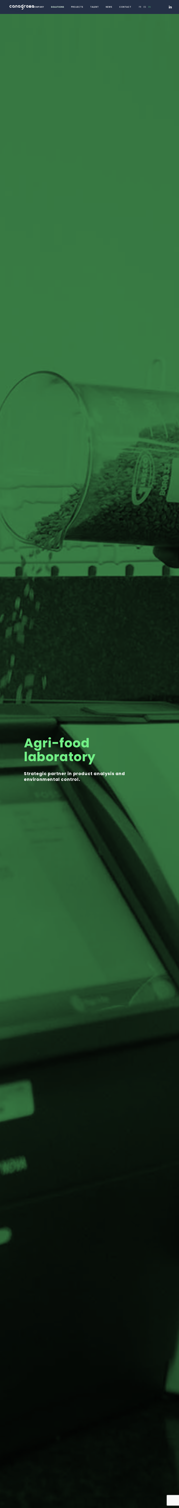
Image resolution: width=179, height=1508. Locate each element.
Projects (77, 6)
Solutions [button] (57, 6)
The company (35, 6)
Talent (94, 6)
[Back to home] (22, 7)
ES (145, 6)
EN (149, 6)
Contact (125, 6)
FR (140, 6)
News (109, 6)
